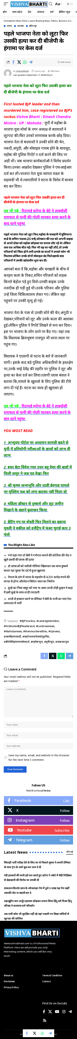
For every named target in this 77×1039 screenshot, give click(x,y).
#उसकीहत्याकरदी (12, 636)
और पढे (69, 851)
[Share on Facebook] (13, 62)
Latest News (16, 852)
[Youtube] (38, 830)
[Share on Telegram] (30, 62)
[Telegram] (38, 840)
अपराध (9, 26)
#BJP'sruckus (27, 621)
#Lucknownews (45, 626)
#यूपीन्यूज (49, 641)
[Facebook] (38, 800)
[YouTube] (57, 1011)
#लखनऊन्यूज (62, 641)
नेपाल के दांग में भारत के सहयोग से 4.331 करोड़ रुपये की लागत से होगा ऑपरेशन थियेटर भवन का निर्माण (37, 579)
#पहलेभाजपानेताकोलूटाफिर (35, 636)
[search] (50, 4)
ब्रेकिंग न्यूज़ (33, 26)
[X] (38, 810)
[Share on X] (19, 62)
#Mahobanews (13, 631)
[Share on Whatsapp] (24, 62)
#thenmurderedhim (35, 631)
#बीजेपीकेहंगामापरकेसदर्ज (16, 641)
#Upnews (54, 631)
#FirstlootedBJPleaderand (19, 626)
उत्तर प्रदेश (20, 26)
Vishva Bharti (22, 71)
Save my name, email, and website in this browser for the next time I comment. (38, 757)
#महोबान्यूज (37, 641)
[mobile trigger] (7, 4)
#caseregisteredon (47, 621)
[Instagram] (38, 820)
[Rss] (44, 1020)
